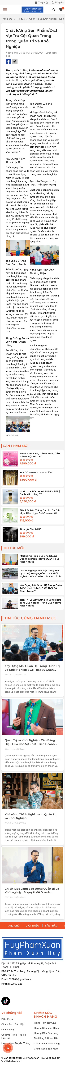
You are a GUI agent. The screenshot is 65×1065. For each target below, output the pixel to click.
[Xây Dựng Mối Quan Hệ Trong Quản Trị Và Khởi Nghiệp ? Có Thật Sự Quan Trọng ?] (10, 588)
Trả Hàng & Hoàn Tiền (46, 1038)
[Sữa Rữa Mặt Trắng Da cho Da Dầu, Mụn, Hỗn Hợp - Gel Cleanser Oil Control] (10, 515)
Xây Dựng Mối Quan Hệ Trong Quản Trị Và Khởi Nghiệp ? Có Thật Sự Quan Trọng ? (41, 588)
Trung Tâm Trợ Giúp (45, 1022)
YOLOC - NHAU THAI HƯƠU (36, 472)
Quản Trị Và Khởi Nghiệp (43, 18)
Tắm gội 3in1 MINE (30, 529)
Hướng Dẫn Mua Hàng (46, 1028)
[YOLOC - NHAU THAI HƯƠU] (10, 478)
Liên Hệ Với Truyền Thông (15, 1043)
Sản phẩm (51, 925)
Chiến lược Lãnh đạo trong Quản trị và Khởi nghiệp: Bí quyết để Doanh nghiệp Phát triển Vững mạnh (32, 892)
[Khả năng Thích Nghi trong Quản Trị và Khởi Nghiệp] (32, 791)
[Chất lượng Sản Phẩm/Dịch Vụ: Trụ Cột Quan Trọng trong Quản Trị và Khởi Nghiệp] (32, 9)
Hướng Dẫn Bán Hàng (46, 1033)
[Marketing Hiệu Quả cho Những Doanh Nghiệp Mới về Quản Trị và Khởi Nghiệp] (10, 559)
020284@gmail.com (20, 979)
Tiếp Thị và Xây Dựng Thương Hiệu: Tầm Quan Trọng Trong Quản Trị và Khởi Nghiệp (40, 602)
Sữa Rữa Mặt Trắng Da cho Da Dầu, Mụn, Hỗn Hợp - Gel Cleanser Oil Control (40, 513)
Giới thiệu (32, 925)
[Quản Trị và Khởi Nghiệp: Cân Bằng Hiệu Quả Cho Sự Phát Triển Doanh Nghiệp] (32, 717)
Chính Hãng (8, 1029)
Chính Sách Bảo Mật (12, 1024)
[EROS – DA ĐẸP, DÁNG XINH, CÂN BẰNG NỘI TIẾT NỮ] (10, 459)
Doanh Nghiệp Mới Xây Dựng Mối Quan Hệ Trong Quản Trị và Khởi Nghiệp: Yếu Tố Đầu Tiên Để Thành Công (40, 575)
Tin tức (21, 18)
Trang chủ (6, 18)
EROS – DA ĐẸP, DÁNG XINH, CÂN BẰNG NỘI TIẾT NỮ (40, 455)
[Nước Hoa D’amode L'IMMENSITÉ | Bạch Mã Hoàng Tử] (10, 497)
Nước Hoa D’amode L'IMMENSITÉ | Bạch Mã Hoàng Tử (40, 493)
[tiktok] (5, 1001)
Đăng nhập (42, 2)
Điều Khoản (7, 1019)
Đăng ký (59, 2)
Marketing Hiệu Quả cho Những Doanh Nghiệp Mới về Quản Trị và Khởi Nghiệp (39, 558)
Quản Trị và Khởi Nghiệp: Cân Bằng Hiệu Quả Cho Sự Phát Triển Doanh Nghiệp (30, 744)
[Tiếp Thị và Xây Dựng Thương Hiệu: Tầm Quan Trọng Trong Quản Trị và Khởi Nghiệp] (10, 603)
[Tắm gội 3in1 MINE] (10, 534)
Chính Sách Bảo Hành (46, 1048)
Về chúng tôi (11, 1013)
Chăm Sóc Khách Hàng (47, 1043)
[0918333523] (7, 1047)
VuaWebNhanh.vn (11, 1061)
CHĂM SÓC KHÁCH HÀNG (45, 1014)
